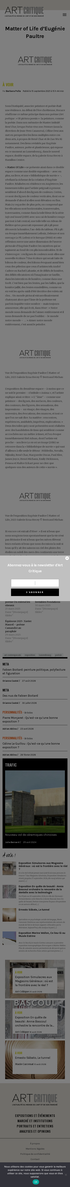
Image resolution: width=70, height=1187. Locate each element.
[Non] (65, 1174)
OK (36, 1182)
